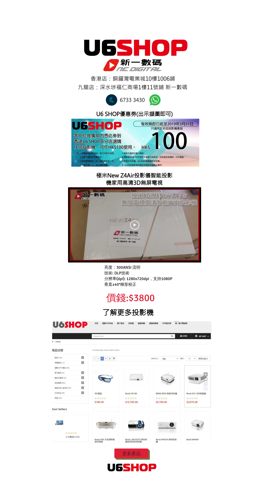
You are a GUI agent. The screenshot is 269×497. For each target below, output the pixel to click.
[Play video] (134, 225)
